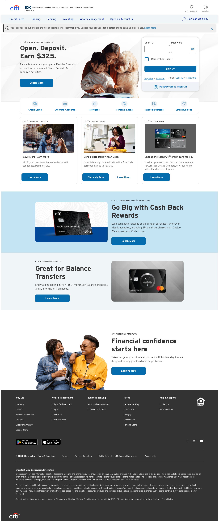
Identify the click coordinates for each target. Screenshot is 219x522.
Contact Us (164, 404)
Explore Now (133, 370)
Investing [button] (68, 19)
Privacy (65, 456)
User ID (179, 77)
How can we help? (197, 18)
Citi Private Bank (59, 419)
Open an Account (120, 19)
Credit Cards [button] (17, 19)
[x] (194, 441)
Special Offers (22, 430)
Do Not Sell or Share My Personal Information (117, 456)
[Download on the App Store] (51, 442)
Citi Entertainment (24, 424)
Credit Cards (129, 409)
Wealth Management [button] (92, 19)
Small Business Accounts (98, 404)
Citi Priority (57, 414)
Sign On (170, 68)
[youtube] (201, 441)
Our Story (20, 404)
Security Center (166, 409)
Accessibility (150, 456)
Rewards (19, 419)
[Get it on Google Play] (27, 442)
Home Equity (129, 419)
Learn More (150, 28)
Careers (19, 409)
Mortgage (128, 414)
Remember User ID (162, 59)
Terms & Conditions (46, 456)
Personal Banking (131, 404)
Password (191, 77)
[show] (192, 49)
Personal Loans (130, 425)
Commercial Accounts (97, 409)
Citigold (55, 409)
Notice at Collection (83, 456)
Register (148, 78)
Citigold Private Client (62, 404)
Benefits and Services (25, 414)
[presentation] (56, 10)
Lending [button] (51, 19)
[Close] (212, 28)
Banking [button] (35, 19)
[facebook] (188, 441)
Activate (160, 78)
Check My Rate (98, 177)
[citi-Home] (15, 8)
